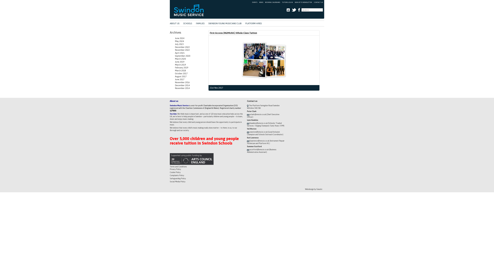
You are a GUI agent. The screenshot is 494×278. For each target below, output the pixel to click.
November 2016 (182, 82)
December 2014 (182, 85)
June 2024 (179, 38)
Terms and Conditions (178, 167)
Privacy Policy (175, 169)
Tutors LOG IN (287, 2)
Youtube (288, 10)
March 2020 (180, 59)
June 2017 (179, 79)
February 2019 (181, 67)
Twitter (293, 10)
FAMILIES (200, 23)
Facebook (299, 10)
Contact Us (318, 2)
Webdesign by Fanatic (313, 189)
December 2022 (182, 47)
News (261, 2)
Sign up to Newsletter (303, 2)
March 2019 (180, 65)
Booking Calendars (272, 2)
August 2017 (181, 76)
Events (254, 2)
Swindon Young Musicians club (224, 23)
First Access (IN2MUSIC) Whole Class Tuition (233, 33)
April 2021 (180, 53)
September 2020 (182, 56)
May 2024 (179, 41)
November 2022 (182, 50)
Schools (187, 23)
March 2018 (180, 70)
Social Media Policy (177, 182)
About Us (174, 23)
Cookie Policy (175, 172)
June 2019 (179, 62)
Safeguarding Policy (178, 178)
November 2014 (182, 88)
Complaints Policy (177, 175)
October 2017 (181, 73)
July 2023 (179, 44)
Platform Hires (253, 23)
